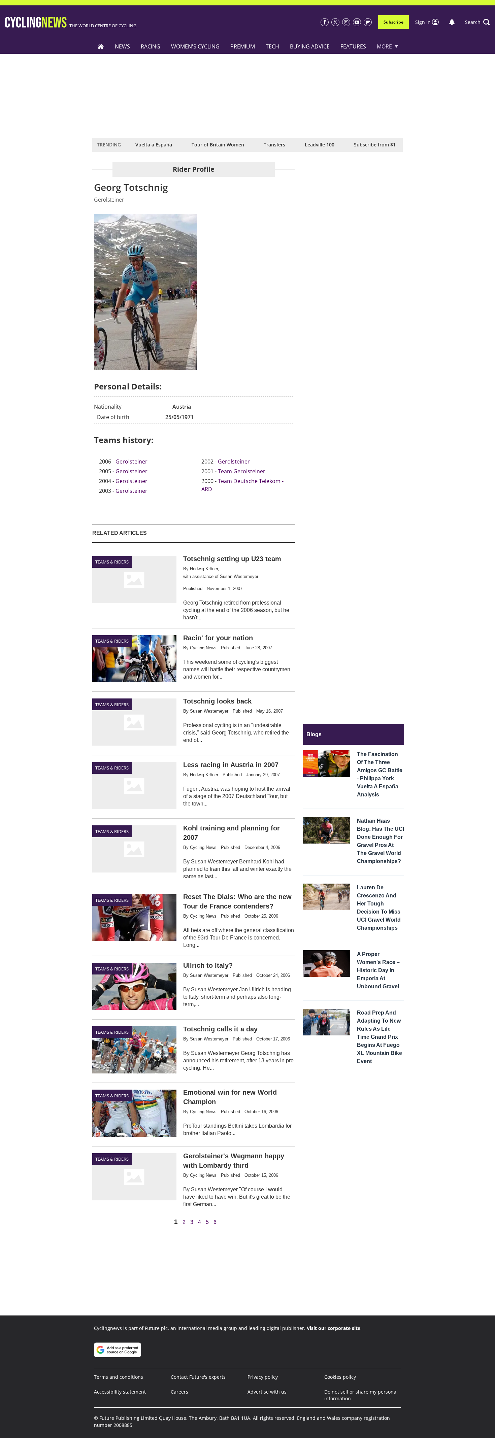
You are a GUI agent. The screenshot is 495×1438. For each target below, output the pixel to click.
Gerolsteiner (131, 461)
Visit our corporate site (333, 1328)
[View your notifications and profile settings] (452, 22)
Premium (242, 46)
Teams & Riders (112, 562)
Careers (179, 1392)
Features (353, 46)
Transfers (274, 144)
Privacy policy (263, 1377)
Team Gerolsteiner (241, 471)
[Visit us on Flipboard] (368, 22)
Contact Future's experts (198, 1377)
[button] (477, 22)
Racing (150, 46)
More (384, 46)
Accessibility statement (120, 1392)
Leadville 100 (319, 144)
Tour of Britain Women (218, 144)
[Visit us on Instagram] (346, 22)
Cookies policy (340, 1377)
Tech (272, 46)
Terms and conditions (118, 1377)
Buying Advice (310, 46)
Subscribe (393, 22)
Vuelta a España (153, 144)
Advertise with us (267, 1392)
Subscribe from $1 (375, 144)
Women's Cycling (195, 46)
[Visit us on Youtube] (357, 22)
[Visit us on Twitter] (335, 22)
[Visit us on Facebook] (325, 22)
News (122, 46)
